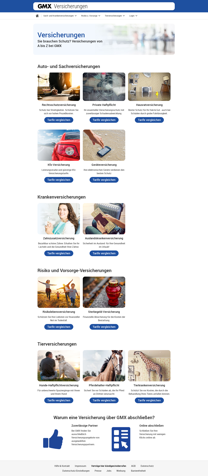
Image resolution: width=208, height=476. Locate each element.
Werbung (120, 470)
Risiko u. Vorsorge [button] (89, 15)
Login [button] (132, 15)
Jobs (108, 470)
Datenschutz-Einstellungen (76, 470)
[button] (58, 120)
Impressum (80, 465)
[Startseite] (37, 15)
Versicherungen (71, 6)
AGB (133, 465)
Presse (98, 470)
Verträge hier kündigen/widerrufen (108, 465)
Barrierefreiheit (138, 470)
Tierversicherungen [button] (113, 15)
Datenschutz (147, 465)
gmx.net (45, 6)
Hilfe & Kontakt (62, 465)
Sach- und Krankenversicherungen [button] (58, 15)
